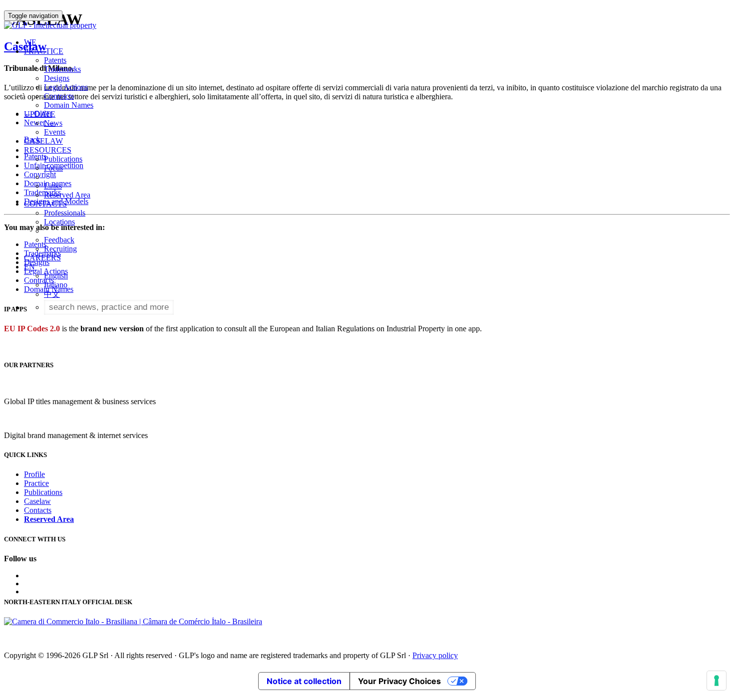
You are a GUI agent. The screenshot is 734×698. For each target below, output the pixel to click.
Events (54, 132)
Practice (36, 483)
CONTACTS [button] (45, 204)
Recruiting (60, 248)
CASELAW (43, 141)
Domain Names (68, 105)
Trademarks (62, 69)
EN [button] (30, 266)
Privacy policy (435, 655)
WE (30, 42)
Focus (53, 168)
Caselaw (37, 501)
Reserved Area (67, 195)
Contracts (59, 96)
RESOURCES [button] (47, 150)
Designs (56, 78)
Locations (59, 222)
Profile (34, 474)
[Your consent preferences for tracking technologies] (716, 680)
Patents (55, 60)
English (56, 275)
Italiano (55, 284)
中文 (52, 294)
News (53, 123)
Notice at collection (304, 681)
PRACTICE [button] (43, 51)
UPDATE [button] (39, 114)
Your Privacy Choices (399, 681)
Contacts (37, 510)
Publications (63, 159)
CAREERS (42, 257)
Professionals (64, 213)
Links (53, 186)
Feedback (59, 239)
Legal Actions (66, 87)
